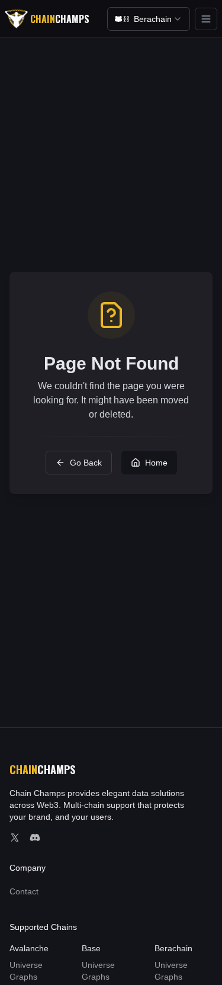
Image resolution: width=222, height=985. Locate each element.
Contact (23, 891)
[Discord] (35, 837)
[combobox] (148, 19)
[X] (14, 837)
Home (156, 462)
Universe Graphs (26, 970)
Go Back (86, 462)
